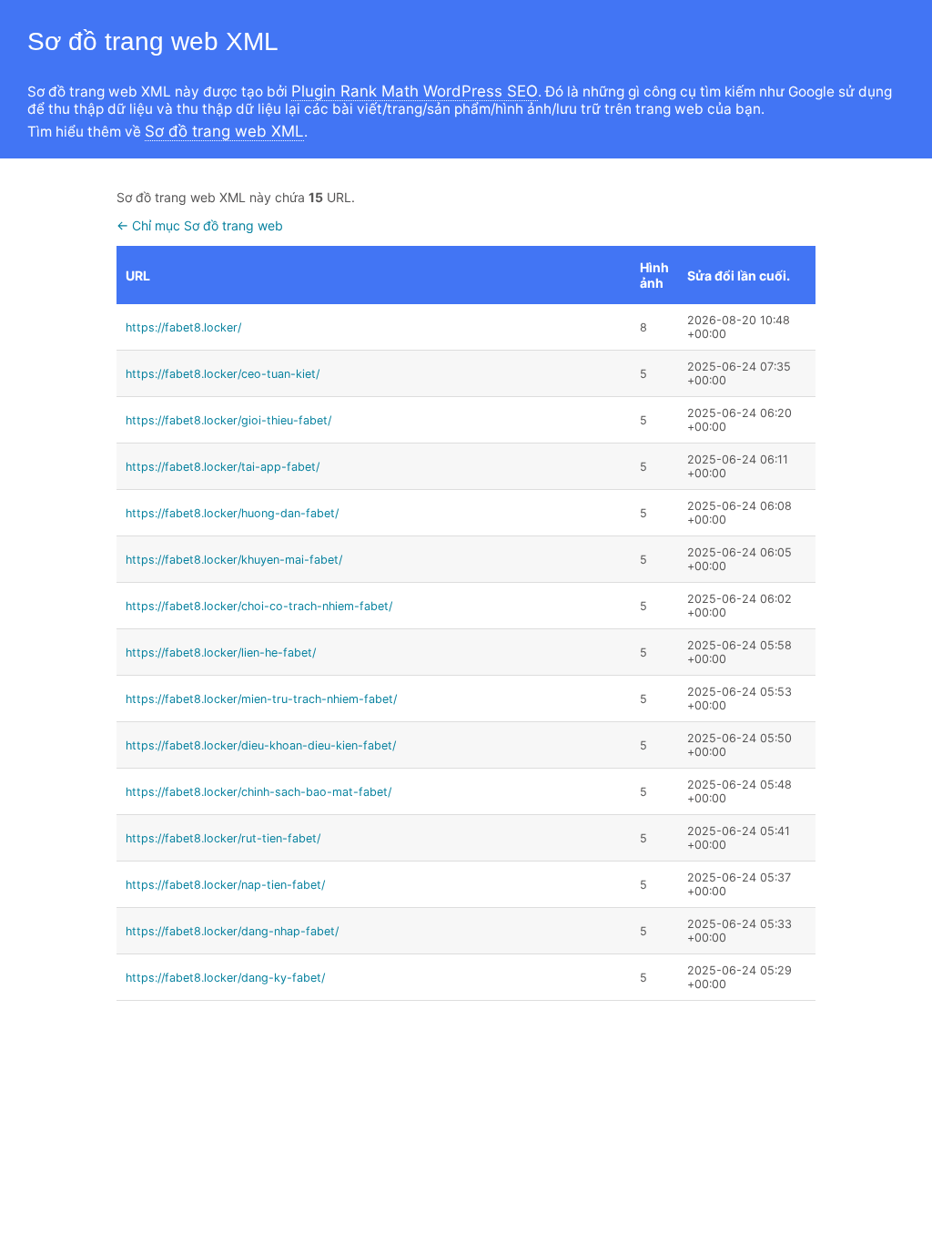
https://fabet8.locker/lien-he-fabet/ (221, 652)
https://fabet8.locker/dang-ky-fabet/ (225, 977)
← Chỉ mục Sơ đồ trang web (199, 225)
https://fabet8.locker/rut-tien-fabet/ (223, 838)
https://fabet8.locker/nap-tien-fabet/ (225, 885)
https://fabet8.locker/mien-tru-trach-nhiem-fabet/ (261, 699)
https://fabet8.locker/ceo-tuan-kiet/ (222, 374)
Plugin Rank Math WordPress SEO (414, 91)
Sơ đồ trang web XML (224, 131)
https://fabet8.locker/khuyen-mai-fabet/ (234, 559)
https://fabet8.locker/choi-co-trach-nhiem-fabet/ (259, 606)
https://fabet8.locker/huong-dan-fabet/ (232, 513)
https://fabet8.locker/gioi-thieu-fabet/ (228, 420)
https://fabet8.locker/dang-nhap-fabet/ (232, 931)
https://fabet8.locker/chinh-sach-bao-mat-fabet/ (258, 792)
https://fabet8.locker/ (183, 327)
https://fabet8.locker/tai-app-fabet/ (222, 467)
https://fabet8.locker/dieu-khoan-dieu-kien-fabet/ (261, 745)
